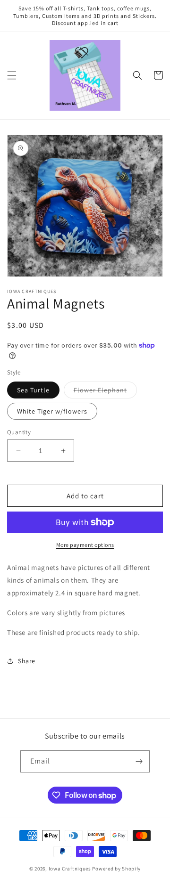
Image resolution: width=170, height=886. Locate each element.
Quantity (19, 432)
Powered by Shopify (116, 868)
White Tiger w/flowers (52, 411)
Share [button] (26, 661)
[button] (11, 75)
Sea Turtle (33, 390)
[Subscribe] (138, 761)
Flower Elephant (105, 391)
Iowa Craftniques (71, 868)
